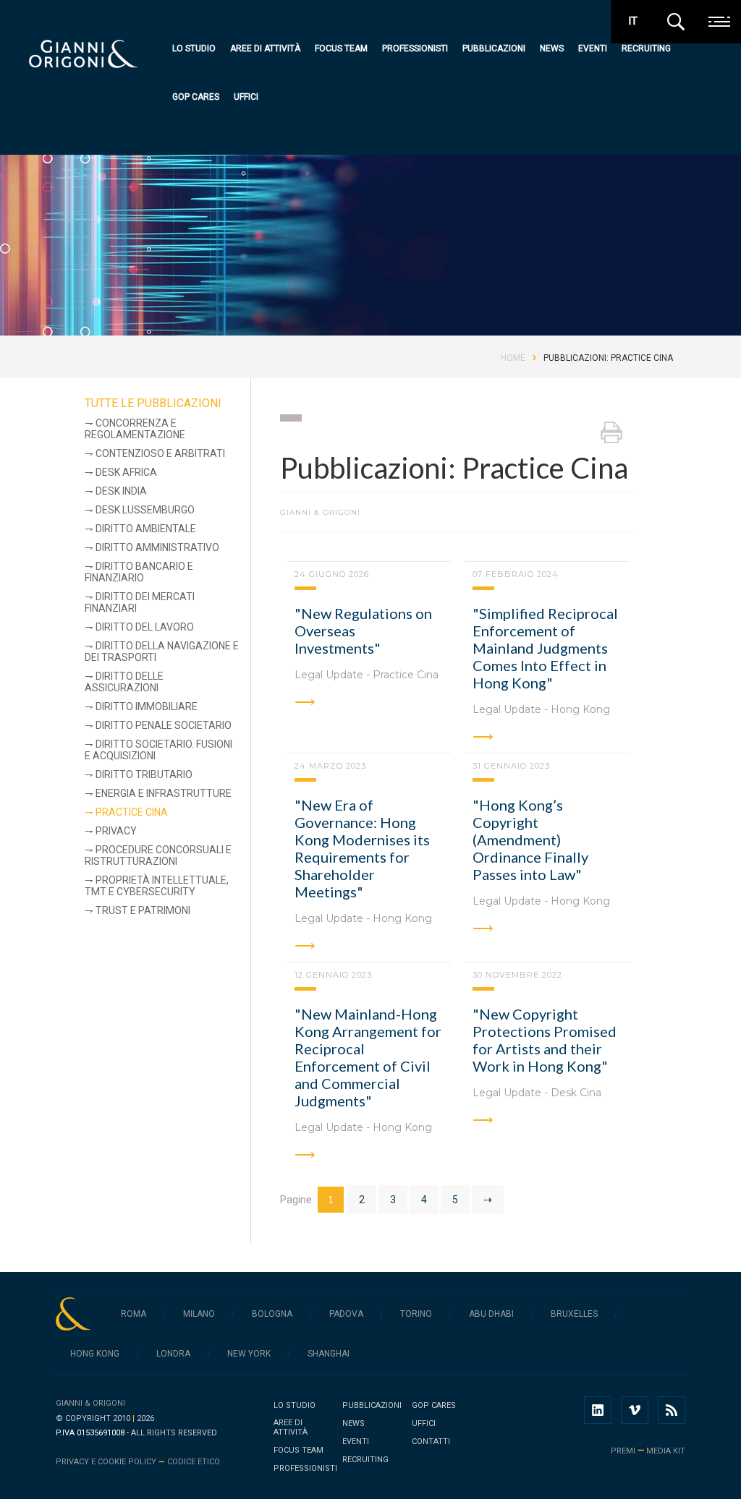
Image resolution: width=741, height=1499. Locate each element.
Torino (416, 1314)
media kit (665, 1451)
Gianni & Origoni (90, 1403)
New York (249, 1354)
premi (623, 1451)
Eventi (592, 48)
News (552, 48)
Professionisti (415, 48)
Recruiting (646, 48)
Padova (346, 1314)
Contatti (431, 1441)
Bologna (272, 1314)
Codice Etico (193, 1461)
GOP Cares (195, 97)
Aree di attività (265, 48)
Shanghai (329, 1354)
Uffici (246, 97)
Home (513, 358)
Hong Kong (94, 1354)
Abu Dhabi (491, 1314)
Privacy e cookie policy (106, 1461)
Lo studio (194, 48)
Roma (133, 1314)
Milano (199, 1314)
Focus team (341, 48)
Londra (173, 1354)
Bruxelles (574, 1314)
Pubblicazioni (493, 48)
